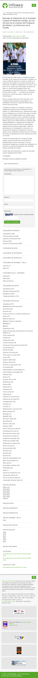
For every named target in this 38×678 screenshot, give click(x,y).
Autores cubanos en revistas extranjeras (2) (16, 314)
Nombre (7, 197)
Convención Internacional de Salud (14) (15, 345)
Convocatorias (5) (8, 347)
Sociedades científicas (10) (11, 465)
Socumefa (10, 32)
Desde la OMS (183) (9, 360)
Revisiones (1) (7, 450)
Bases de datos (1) (9, 318)
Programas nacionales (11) (11, 438)
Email (6, 204)
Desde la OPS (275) (9, 362)
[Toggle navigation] (34, 5)
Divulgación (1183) (8, 293)
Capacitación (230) (9, 233)
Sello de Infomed (8, 281)
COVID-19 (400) (8, 350)
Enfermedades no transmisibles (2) (14, 369)
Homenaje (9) (7, 394)
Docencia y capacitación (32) (12, 365)
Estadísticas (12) (8, 382)
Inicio (4, 13)
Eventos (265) (7, 241)
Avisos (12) (6, 316)
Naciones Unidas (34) (9, 418)
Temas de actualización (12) (11, 472)
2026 (4, 487)
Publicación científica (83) (11, 441)
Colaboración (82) (8, 340)
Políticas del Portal (7, 581)
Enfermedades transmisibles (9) (13, 372)
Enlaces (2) (6, 377)
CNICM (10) (6, 338)
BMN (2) (5, 326)
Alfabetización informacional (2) (12, 306)
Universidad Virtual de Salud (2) (13, 480)
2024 (4, 491)
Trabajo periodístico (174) (11, 296)
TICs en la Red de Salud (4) (11, 477)
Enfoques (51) (7, 374)
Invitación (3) (7, 404)
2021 (4, 496)
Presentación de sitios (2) (11, 436)
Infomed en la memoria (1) (11, 396)
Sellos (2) (6, 268)
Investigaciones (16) (9, 401)
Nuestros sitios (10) (9, 423)
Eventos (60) (7, 384)
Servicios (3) (7, 455)
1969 (4, 498)
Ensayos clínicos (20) (9, 379)
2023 (4, 493)
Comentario (7, 174)
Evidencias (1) (7, 387)
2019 (4, 520)
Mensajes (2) (7, 414)
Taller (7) (5, 470)
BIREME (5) (6, 323)
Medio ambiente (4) (9, 411)
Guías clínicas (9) (8, 392)
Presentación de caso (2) (10, 431)
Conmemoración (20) (9, 342)
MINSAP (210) (7, 416)
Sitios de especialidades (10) (12, 458)
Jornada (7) (6, 406)
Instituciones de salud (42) (11, 399)
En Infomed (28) (8, 367)
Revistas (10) (7, 453)
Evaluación (6, 276)
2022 (4, 495)
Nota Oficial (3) (7, 421)
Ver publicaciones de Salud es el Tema (15, 567)
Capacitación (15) (8, 289)
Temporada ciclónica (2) (10, 475)
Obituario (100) (7, 426)
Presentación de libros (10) (11, 433)
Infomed (13, 674)
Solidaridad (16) (8, 468)
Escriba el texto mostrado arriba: (24, 214)
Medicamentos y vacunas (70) (12, 409)
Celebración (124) (8, 328)
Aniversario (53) (8, 309)
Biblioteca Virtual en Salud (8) (12, 321)
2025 (4, 489)
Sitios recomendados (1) (10, 460)
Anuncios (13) (7, 311)
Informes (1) (7, 266)
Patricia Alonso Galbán (19, 36)
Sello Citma (6, 278)
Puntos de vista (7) (9, 445)
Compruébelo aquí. (13, 625)
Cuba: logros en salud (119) (11, 355)
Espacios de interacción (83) (11, 238)
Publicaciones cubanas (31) (11, 443)
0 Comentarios (29, 32)
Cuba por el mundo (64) (10, 352)
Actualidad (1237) (8, 304)
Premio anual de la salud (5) (11, 428)
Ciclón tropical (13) (9, 335)
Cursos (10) (6, 357)
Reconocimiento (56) (9, 448)
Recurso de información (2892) (12, 243)
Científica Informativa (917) (11, 291)
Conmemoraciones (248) (10, 236)
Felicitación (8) (7, 389)
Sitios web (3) (7, 463)
